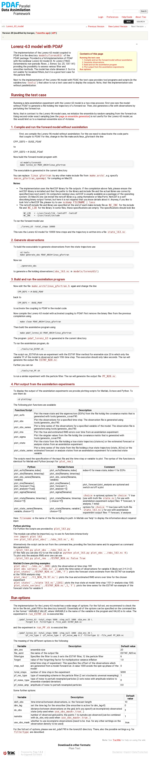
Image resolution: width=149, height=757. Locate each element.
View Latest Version (117, 26)
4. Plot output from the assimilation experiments (103, 67)
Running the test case (90, 57)
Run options (85, 69)
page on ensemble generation (74, 116)
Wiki (129, 22)
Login (100, 17)
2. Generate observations (93, 62)
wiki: (4, 26)
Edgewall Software (33, 754)
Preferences (112, 17)
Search (141, 22)
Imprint (127, 752)
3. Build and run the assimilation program (99, 64)
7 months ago (42, 33)
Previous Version (96, 26)
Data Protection (140, 752)
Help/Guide (127, 17)
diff (54, 33)
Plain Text (74, 748)
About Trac (140, 17)
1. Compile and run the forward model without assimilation (107, 60)
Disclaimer (117, 752)
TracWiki (117, 740)
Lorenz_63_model (15, 26)
